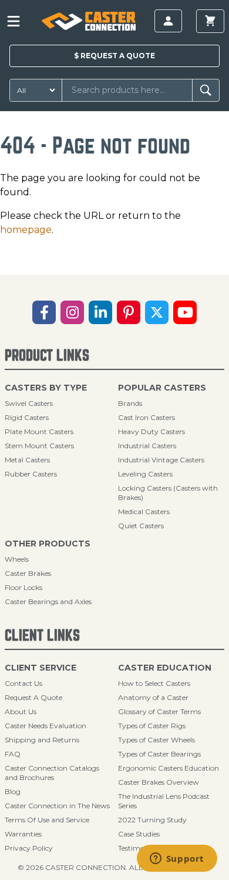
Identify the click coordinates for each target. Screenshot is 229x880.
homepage (26, 229)
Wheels (17, 559)
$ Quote (114, 55)
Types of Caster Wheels (156, 739)
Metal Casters (27, 459)
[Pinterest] (128, 312)
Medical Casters (144, 511)
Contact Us (23, 683)
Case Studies (139, 833)
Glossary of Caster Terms (159, 711)
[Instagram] (72, 312)
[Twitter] (157, 312)
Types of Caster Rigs (152, 725)
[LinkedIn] (100, 312)
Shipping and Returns (42, 739)
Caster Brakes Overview (158, 782)
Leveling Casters (145, 473)
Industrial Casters (147, 445)
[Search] (206, 90)
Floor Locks (23, 587)
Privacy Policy (29, 848)
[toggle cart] (210, 21)
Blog (13, 791)
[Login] (168, 20)
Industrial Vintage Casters (161, 459)
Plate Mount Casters (39, 431)
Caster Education (164, 667)
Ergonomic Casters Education (168, 768)
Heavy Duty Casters (151, 431)
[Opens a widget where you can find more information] (176, 859)
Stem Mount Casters (39, 445)
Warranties (23, 833)
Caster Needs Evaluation (45, 725)
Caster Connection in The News (57, 805)
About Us (20, 711)
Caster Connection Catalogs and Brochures (52, 773)
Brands (130, 403)
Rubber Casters (31, 473)
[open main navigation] (13, 21)
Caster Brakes (28, 573)
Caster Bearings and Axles (48, 601)
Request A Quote (33, 697)
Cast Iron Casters (146, 417)
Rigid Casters (27, 417)
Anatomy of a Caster (153, 697)
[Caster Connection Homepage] (88, 21)
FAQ (13, 753)
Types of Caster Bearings (159, 753)
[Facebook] (44, 312)
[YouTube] (185, 312)
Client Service (40, 667)
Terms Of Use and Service (47, 819)
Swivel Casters (29, 403)
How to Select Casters (154, 683)
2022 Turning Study (152, 819)
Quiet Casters (141, 525)
